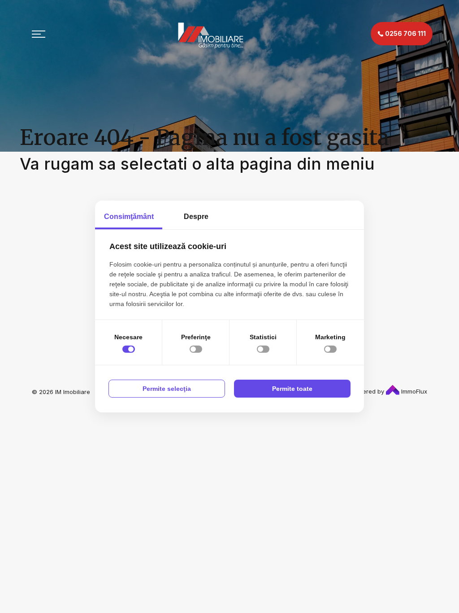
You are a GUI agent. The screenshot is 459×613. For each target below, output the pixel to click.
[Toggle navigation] (38, 33)
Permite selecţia (167, 388)
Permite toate (292, 388)
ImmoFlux (413, 391)
